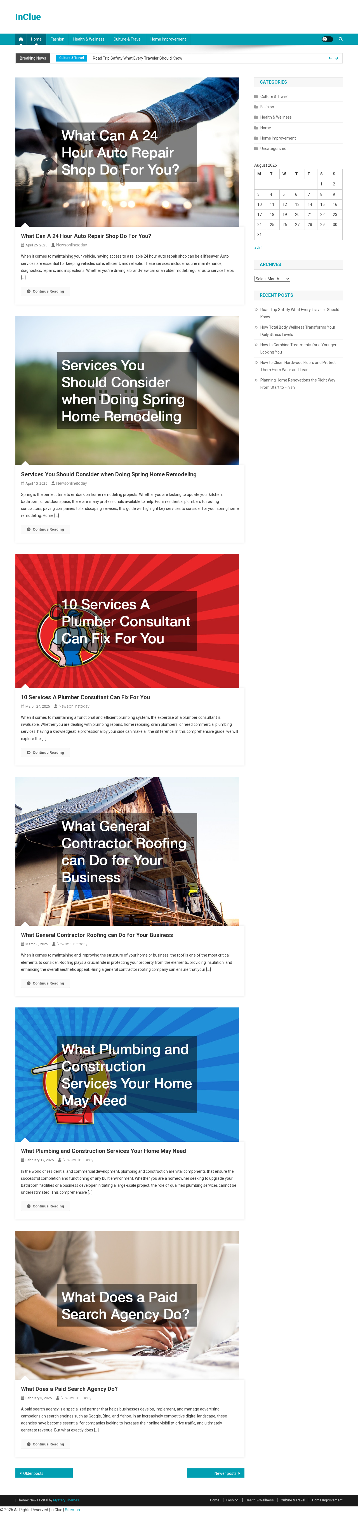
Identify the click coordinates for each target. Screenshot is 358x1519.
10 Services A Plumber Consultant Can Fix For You (85, 697)
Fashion (57, 39)
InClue (28, 16)
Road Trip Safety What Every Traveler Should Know (299, 313)
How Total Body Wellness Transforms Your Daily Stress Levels (150, 61)
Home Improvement (168, 39)
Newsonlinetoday (71, 245)
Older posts (33, 1473)
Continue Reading (48, 291)
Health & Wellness (89, 39)
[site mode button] (327, 39)
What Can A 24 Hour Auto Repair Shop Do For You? (86, 236)
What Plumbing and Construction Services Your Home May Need (103, 1151)
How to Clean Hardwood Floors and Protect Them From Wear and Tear (298, 366)
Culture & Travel (128, 39)
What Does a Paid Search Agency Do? (69, 1389)
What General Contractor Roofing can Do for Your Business (97, 935)
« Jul (258, 248)
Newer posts (226, 1473)
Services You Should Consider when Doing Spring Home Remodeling (109, 474)
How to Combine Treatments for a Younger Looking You (298, 348)
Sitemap (72, 1510)
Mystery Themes (66, 1500)
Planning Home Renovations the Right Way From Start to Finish (297, 384)
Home (36, 39)
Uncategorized (273, 148)
